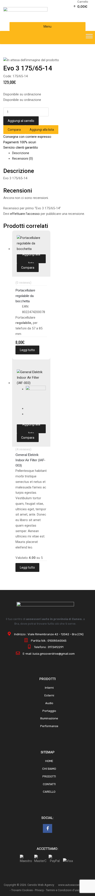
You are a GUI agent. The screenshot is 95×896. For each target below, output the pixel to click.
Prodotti (49, 776)
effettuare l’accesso (25, 214)
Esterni (49, 695)
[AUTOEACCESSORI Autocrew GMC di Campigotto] (25, 10)
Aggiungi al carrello (21, 121)
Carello (49, 791)
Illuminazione (49, 718)
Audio (49, 703)
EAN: (25, 306)
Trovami (16, 890)
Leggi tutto (27, 350)
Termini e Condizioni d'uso (63, 890)
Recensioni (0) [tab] (22, 159)
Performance (49, 726)
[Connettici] (47, 828)
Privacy (39, 890)
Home (49, 761)
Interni (49, 687)
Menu (47, 26)
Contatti (49, 784)
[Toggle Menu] (89, 37)
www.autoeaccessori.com (74, 885)
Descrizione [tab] (20, 153)
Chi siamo (49, 768)
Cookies (27, 890)
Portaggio (49, 711)
